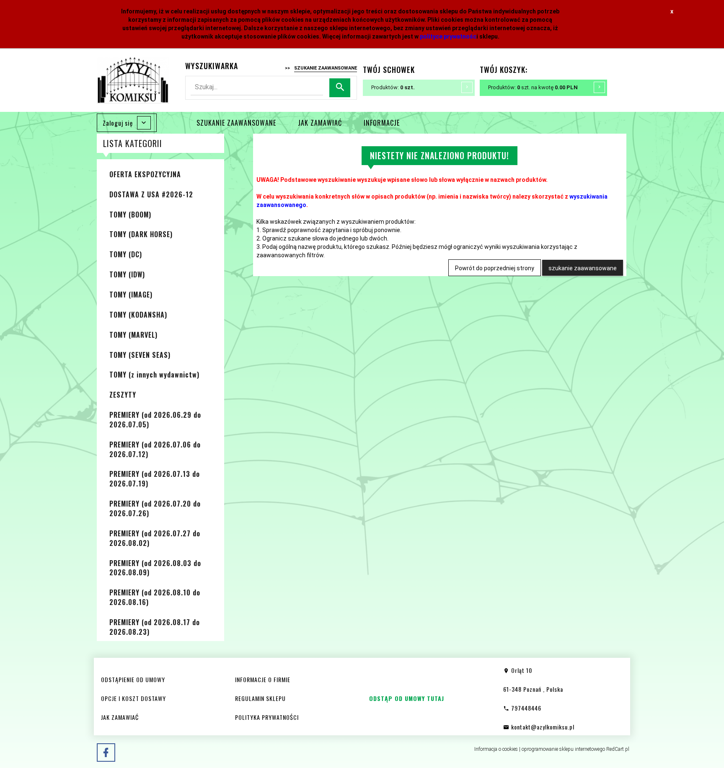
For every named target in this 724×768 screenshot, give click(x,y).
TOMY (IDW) (127, 274)
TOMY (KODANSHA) (138, 315)
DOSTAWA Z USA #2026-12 (151, 194)
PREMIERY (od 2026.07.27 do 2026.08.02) (154, 538)
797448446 (525, 707)
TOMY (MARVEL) (133, 335)
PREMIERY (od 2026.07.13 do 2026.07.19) (154, 479)
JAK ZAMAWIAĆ (320, 123)
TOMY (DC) (125, 254)
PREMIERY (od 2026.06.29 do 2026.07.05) (155, 419)
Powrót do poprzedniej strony (494, 268)
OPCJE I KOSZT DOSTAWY (133, 698)
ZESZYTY (122, 395)
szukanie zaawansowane (582, 268)
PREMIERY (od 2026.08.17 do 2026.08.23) (154, 627)
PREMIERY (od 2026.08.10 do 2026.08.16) (154, 597)
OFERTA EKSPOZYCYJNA (145, 174)
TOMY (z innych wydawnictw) (154, 375)
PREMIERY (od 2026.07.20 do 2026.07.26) (155, 508)
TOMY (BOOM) (130, 214)
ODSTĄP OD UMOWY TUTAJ (406, 698)
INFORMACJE (382, 123)
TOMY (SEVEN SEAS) (140, 355)
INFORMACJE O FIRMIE (262, 679)
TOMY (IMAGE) (131, 295)
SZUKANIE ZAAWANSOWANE (236, 123)
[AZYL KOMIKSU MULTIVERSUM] (133, 79)
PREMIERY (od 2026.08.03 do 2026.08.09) (155, 568)
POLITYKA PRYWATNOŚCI (267, 717)
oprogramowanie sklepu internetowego (563, 749)
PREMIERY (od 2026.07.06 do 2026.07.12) (155, 449)
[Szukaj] (339, 87)
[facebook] (106, 752)
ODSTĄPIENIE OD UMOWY (133, 679)
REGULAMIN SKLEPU (260, 698)
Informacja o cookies (496, 749)
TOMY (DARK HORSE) (141, 234)
